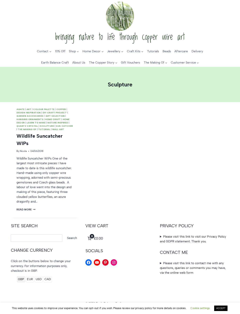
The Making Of (27, 129)
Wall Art (58, 129)
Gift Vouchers (130, 62)
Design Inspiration (29, 112)
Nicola (23, 151)
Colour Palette (43, 109)
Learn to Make (36, 122)
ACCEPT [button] (220, 308)
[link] (94, 238)
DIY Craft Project (55, 112)
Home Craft (53, 119)
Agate (21, 109)
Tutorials (153, 51)
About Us (78, 62)
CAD (47, 279)
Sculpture (47, 126)
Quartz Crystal (27, 126)
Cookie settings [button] (200, 308)
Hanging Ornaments (30, 119)
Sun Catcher (64, 126)
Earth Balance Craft (55, 62)
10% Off (60, 51)
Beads (167, 51)
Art (29, 109)
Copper (61, 109)
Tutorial (44, 129)
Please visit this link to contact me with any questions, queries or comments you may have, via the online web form (193, 267)
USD (39, 279)
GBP (21, 279)
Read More (26, 209)
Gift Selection (55, 116)
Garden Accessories (30, 116)
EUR (30, 279)
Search (72, 238)
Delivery (197, 51)
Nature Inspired (57, 122)
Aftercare (181, 51)
